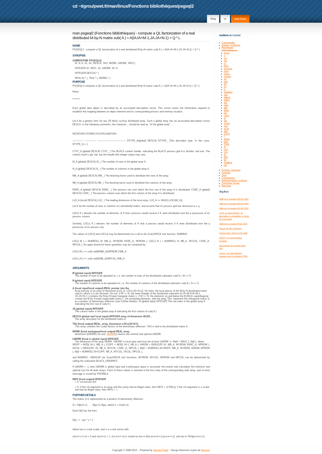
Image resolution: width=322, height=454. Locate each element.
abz (226, 108)
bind (226, 66)
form (226, 71)
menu (227, 74)
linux (123, 6)
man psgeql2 (83, 33)
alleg (226, 110)
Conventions (228, 178)
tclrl (226, 149)
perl (226, 82)
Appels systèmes (231, 45)
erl (225, 79)
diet (226, 131)
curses (227, 76)
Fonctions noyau (230, 183)
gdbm (227, 100)
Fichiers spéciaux (231, 170)
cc (225, 63)
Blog (213, 19)
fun (225, 61)
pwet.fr (100, 6)
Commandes (228, 42)
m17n (227, 134)
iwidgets (228, 92)
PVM (226, 144)
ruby (226, 105)
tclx (226, 152)
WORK (110, 334)
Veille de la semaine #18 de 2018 (233, 204)
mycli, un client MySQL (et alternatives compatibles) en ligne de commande (234, 216)
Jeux (224, 175)
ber (225, 113)
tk (225, 155)
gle (225, 121)
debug (227, 97)
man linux (240, 19)
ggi (225, 102)
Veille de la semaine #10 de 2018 (233, 208)
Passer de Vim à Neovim (230, 228)
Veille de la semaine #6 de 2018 (233, 224)
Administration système (234, 180)
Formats (226, 172)
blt (225, 160)
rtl (225, 147)
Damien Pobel (160, 450)
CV (225, 19)
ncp (226, 126)
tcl (225, 87)
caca (226, 115)
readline (228, 162)
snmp (227, 123)
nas (226, 95)
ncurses (228, 68)
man (112, 6)
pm (225, 165)
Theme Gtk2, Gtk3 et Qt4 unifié (233, 233)
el (225, 118)
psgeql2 (186, 6)
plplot (227, 139)
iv (225, 89)
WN (226, 157)
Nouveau (226, 186)
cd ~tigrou (82, 6)
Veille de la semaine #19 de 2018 (233, 199)
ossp (226, 128)
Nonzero (205, 450)
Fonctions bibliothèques (153, 6)
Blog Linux (224, 191)
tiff (225, 84)
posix (227, 53)
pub (226, 142)
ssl (225, 58)
